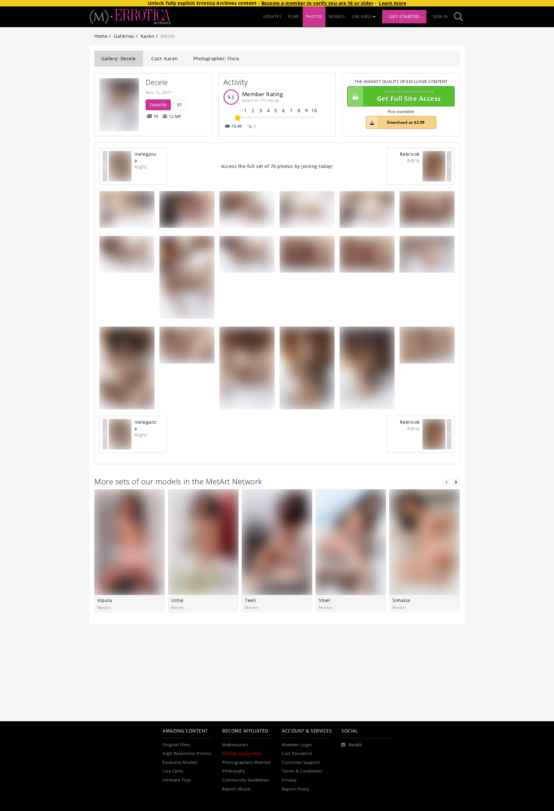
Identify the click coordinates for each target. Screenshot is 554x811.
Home (100, 36)
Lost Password (297, 753)
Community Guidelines (245, 780)
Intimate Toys (177, 780)
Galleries (124, 36)
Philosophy (233, 771)
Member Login (297, 745)
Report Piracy (296, 789)
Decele (157, 82)
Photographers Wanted (246, 762)
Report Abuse (236, 789)
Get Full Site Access (409, 96)
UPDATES (272, 16)
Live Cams (173, 771)
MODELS (337, 16)
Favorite (158, 105)
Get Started (404, 16)
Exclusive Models (180, 762)
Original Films (176, 745)
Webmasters (235, 745)
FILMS (293, 16)
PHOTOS (314, 16)
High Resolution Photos (187, 753)
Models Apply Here (241, 753)
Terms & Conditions (302, 771)
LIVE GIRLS (362, 16)
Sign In (440, 16)
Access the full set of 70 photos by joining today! (277, 166)
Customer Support (301, 762)
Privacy (289, 780)
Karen (148, 36)
